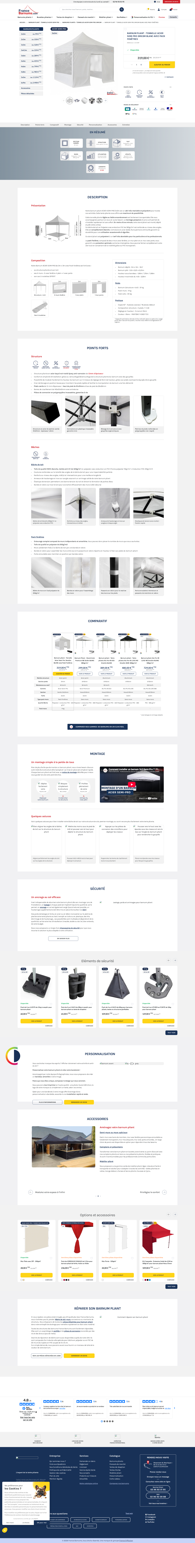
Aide (158, 2)
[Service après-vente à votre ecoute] (157, 1436)
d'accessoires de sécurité (70, 928)
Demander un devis (171, 1)
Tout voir (129, 1513)
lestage (47, 905)
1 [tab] (95, 1196)
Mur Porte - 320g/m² (109, 1261)
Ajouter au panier (162, 65)
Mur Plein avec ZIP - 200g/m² (31, 1261)
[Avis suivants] (174, 1408)
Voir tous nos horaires (157, 1503)
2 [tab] (98, 1196)
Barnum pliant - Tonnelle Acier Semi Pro (44, 22)
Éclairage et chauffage (42, 1132)
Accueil (22, 22)
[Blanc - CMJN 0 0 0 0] (62, 1280)
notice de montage (69, 772)
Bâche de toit (60, 1319)
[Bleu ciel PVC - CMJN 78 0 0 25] (150, 1280)
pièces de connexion (72, 1331)
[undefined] (36, 1412)
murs (68, 1319)
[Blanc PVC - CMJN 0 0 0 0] (143, 1280)
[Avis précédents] (39, 1408)
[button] (173, 9)
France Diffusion (126, 1541)
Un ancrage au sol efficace (45, 897)
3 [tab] (100, 1196)
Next (164, 1192)
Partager (169, 77)
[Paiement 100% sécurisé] (38, 1436)
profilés (57, 1331)
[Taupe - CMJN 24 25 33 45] (68, 1280)
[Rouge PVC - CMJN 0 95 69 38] (145, 1280)
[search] (122, 9)
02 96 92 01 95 (118, 2)
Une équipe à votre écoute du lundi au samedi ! (91, 2)
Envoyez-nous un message (158, 1477)
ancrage (43, 907)
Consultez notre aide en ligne (158, 1482)
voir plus (62, 1408)
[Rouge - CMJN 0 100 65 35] (64, 1280)
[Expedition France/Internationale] (118, 1436)
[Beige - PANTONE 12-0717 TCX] (23, 1280)
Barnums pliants (31, 29)
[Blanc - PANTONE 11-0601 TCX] (21, 1280)
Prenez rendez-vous (158, 1472)
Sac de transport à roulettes (45, 1144)
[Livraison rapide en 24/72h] (78, 1436)
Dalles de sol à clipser (42, 1168)
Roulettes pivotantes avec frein (46, 1156)
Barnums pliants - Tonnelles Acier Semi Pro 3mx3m (81, 22)
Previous (30, 1192)
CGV (84, 910)
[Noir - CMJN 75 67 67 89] (66, 1280)
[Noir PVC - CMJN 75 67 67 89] (148, 1280)
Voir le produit (85, 674)
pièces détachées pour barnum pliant (78, 1322)
